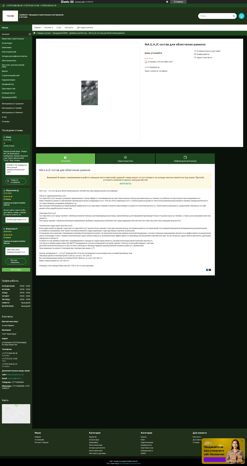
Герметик (93, 437)
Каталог (48, 27)
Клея (143, 440)
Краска (5, 71)
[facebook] (207, 270)
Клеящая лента (8, 93)
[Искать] (234, 16)
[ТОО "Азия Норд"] (10, 16)
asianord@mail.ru (14, 378)
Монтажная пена (9, 61)
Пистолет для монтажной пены (13, 66)
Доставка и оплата (85, 27)
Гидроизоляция (8, 80)
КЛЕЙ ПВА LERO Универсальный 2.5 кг (16, 251)
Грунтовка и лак (8, 89)
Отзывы (6, 121)
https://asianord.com (15, 375)
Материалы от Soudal (11, 108)
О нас (58, 27)
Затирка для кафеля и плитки (14, 56)
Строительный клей (10, 75)
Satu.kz (135, 461)
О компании (39, 440)
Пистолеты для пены (97, 453)
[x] (210, 270)
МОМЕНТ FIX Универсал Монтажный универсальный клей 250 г (17, 168)
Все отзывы (16, 270)
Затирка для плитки (97, 448)
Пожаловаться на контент (131, 463)
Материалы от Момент (12, 112)
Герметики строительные (13, 39)
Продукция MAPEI (60, 33)
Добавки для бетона (78, 33)
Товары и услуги (44, 33)
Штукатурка (7, 43)
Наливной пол (8, 84)
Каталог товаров (41, 442)
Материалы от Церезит (13, 103)
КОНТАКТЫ (125, 183)
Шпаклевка (6, 47)
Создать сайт (80, 2)
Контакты (69, 27)
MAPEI (143, 453)
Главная (37, 27)
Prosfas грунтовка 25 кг (16, 219)
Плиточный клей (9, 52)
